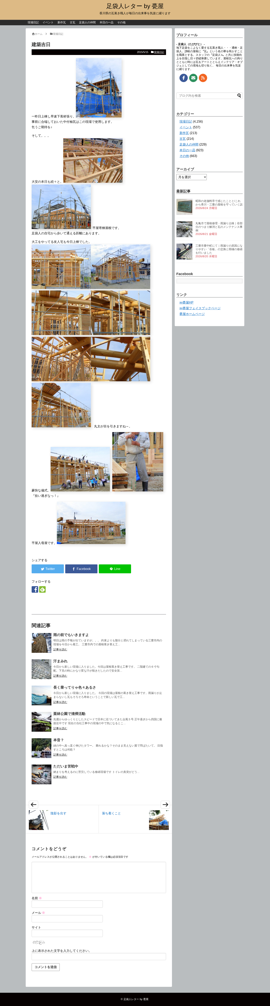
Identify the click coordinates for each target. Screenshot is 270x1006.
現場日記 (33, 22)
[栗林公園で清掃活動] (41, 722)
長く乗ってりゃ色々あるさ (74, 687)
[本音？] (41, 748)
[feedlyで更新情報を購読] (42, 589)
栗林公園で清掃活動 (69, 714)
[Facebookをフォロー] (35, 589)
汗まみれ (60, 661)
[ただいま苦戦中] (41, 774)
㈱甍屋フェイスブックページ (200, 308)
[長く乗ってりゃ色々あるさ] (41, 695)
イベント (48, 22)
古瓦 (72, 22)
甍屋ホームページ (192, 314)
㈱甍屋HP (186, 302)
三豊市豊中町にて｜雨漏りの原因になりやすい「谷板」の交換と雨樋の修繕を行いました (219, 249)
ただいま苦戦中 (65, 766)
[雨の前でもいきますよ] (41, 643)
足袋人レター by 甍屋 (135, 6)
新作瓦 (62, 22)
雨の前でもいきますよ (71, 635)
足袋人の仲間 (87, 22)
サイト (36, 927)
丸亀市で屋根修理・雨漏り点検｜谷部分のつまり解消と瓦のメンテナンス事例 (219, 227)
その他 (121, 22)
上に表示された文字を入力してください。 (62, 950)
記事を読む (60, 649)
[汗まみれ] (41, 669)
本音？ (58, 740)
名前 (37, 898)
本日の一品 (106, 22)
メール (38, 912)
